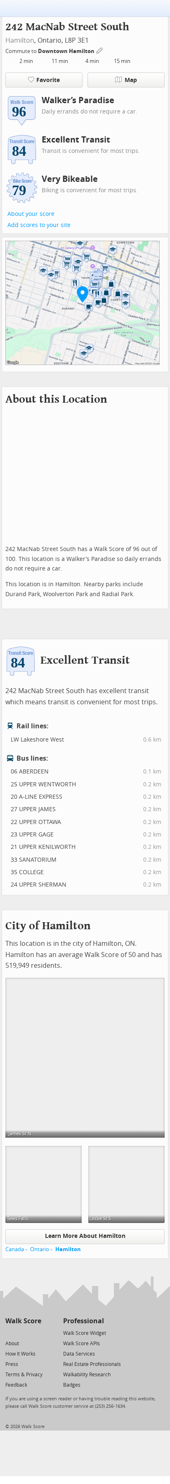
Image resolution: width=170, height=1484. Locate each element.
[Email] (35, 1332)
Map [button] (131, 80)
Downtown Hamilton (67, 51)
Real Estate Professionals (92, 1364)
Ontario (39, 1249)
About (12, 1343)
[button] (82, 294)
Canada (14, 1249)
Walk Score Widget (84, 1333)
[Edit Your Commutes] (100, 50)
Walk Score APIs (81, 1343)
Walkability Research (87, 1375)
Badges (71, 1385)
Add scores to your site (39, 225)
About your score (30, 214)
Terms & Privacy (23, 1375)
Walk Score (23, 1321)
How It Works (20, 1354)
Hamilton (19, 40)
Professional (83, 1321)
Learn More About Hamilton (85, 1236)
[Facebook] (23, 1332)
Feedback (16, 1385)
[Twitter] (10, 1332)
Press (11, 1364)
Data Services (79, 1354)
